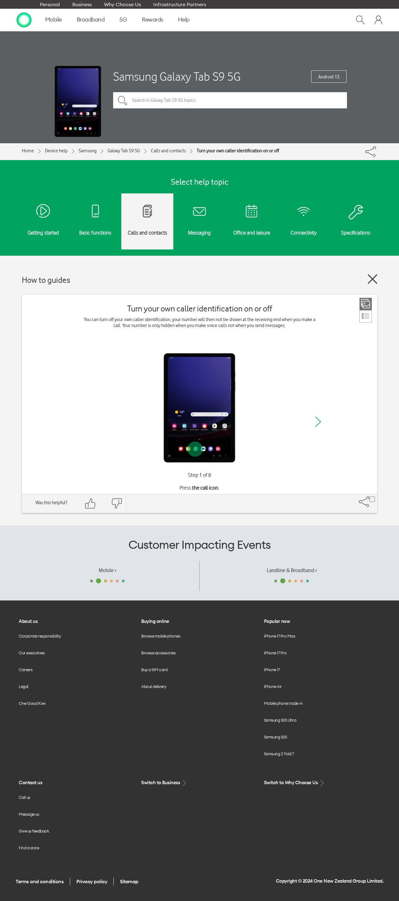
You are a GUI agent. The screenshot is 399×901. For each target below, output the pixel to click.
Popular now (277, 621)
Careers (26, 669)
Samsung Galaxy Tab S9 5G (177, 76)
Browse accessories (158, 652)
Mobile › (107, 570)
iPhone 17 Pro (275, 652)
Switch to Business (161, 782)
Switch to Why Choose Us (291, 782)
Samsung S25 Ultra (280, 720)
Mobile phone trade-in (283, 703)
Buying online (155, 621)
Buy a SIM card (154, 669)
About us (28, 621)
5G (123, 19)
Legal (23, 686)
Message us (29, 814)
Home (28, 151)
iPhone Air (273, 686)
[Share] (376, 150)
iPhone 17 (272, 669)
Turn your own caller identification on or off (238, 151)
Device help (56, 151)
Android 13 (328, 77)
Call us (24, 797)
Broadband (91, 19)
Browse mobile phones (160, 635)
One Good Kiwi (32, 703)
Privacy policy (91, 881)
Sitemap (129, 881)
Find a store (29, 847)
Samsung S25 (275, 736)
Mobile (53, 19)
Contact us (30, 782)
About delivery (153, 686)
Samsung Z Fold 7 (279, 753)
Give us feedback (34, 830)
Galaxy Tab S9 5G (124, 151)
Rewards (152, 19)
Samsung (88, 151)
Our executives (32, 652)
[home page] (24, 20)
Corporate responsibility (40, 635)
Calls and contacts (168, 151)
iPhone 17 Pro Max (280, 635)
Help (184, 19)
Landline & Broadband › (292, 570)
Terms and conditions (40, 881)
